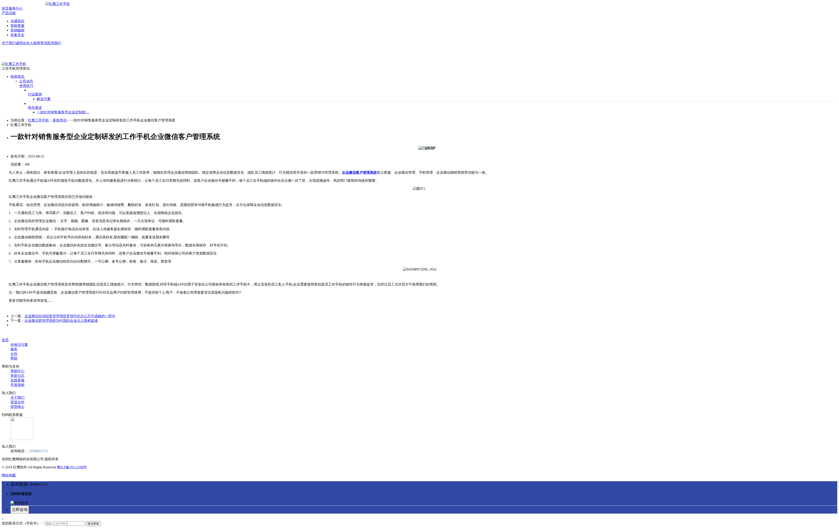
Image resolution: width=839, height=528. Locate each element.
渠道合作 (17, 402)
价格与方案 (19, 344)
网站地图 (9, 475)
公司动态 (26, 81)
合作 (13, 354)
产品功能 (9, 13)
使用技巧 (26, 86)
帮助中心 (17, 371)
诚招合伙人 (24, 43)
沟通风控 (17, 21)
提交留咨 (93, 523)
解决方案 (44, 99)
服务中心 (16, 8)
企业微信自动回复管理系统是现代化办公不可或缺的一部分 (69, 316)
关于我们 (9, 43)
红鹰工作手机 (38, 120)
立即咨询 (20, 509)
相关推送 (35, 107)
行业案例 (35, 94)
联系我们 (54, 43)
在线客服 (17, 380)
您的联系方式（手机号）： (23, 523)
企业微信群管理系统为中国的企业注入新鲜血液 (61, 320)
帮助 (13, 358)
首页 (5, 8)
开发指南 (17, 385)
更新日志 (17, 375)
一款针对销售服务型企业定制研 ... (63, 112)
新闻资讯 (40, 43)
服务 (13, 349)
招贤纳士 (17, 407)
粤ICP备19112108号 (72, 467)
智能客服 (17, 26)
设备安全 (17, 35)
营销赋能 (17, 30)
